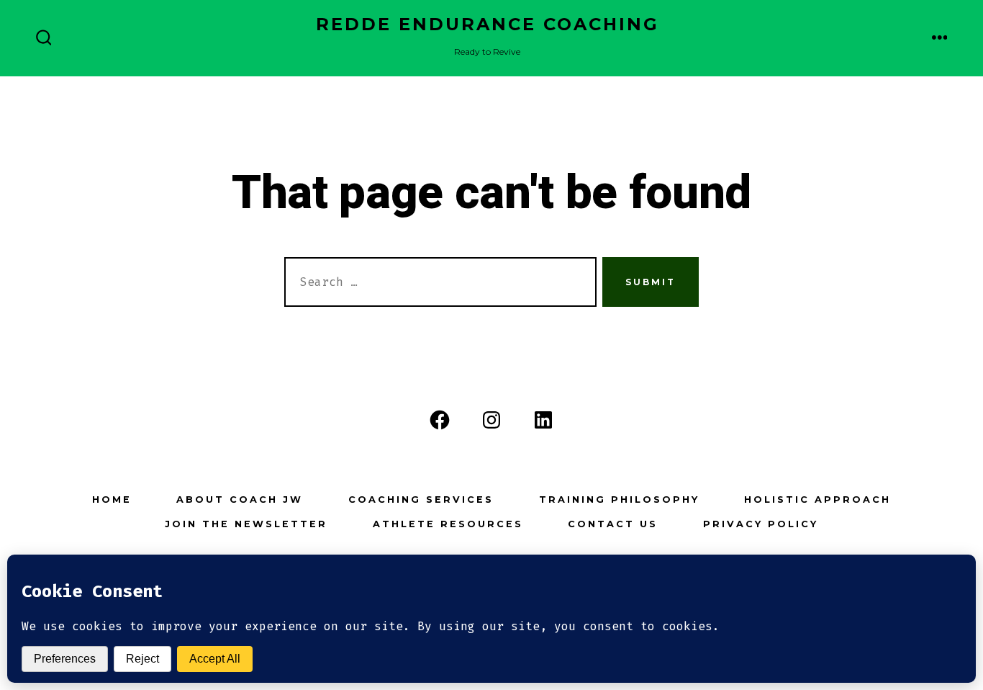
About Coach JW (239, 499)
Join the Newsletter (246, 524)
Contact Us (613, 524)
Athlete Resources (448, 524)
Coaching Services (421, 499)
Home (112, 499)
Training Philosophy (619, 499)
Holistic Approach (817, 499)
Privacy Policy (760, 524)
